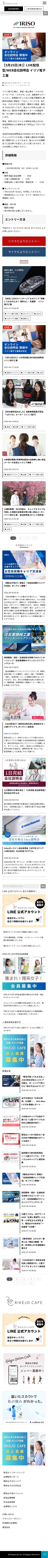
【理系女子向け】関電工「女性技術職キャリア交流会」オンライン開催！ (24, 584)
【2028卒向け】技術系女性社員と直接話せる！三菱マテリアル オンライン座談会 (24, 725)
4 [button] (31, 1279)
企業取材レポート (11, 1476)
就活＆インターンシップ (14, 1472)
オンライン (27, 314)
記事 (16, 427)
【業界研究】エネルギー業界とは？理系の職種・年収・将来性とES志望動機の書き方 (33, 1243)
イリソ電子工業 (25, 83)
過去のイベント (9, 85)
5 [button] (38, 1279)
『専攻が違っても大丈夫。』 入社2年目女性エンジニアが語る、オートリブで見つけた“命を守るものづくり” (33, 1081)
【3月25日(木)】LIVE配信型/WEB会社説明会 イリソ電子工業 (24, 359)
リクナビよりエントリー (24, 241)
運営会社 (6, 1527)
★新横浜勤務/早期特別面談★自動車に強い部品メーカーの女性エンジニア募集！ (25, 461)
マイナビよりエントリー (24, 252)
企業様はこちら (10, 1506)
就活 (8, 427)
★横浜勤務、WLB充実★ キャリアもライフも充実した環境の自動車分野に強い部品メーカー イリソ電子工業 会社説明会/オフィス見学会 (25, 512)
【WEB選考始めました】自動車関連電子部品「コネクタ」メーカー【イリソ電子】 (23, 413)
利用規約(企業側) (9, 1522)
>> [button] (35, 538)
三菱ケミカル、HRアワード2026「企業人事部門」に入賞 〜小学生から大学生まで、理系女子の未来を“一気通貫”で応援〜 (33, 1220)
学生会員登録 (9, 1502)
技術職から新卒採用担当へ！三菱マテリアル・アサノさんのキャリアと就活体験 (33, 1157)
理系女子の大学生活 (12, 1485)
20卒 (8, 529)
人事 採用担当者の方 (34, 9)
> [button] (27, 538)
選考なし (26, 319)
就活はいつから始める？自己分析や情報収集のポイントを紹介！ (33, 1137)
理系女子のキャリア (12, 1481)
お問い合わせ (8, 1514)
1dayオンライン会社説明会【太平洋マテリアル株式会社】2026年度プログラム (24, 849)
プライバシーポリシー (12, 1518)
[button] (44, 3)
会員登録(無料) (13, 9)
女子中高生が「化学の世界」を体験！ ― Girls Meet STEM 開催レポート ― (33, 1101)
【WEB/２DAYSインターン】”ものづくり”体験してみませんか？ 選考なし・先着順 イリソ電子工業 (24, 301)
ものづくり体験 (12, 319)
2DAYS (38, 314)
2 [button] (20, 538)
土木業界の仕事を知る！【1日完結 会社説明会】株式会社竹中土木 (25, 791)
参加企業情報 (9, 1497)
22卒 (28, 85)
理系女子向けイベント (13, 1493)
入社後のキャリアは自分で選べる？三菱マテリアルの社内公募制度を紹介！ (33, 1119)
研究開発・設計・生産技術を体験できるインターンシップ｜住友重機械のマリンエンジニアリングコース (24, 660)
